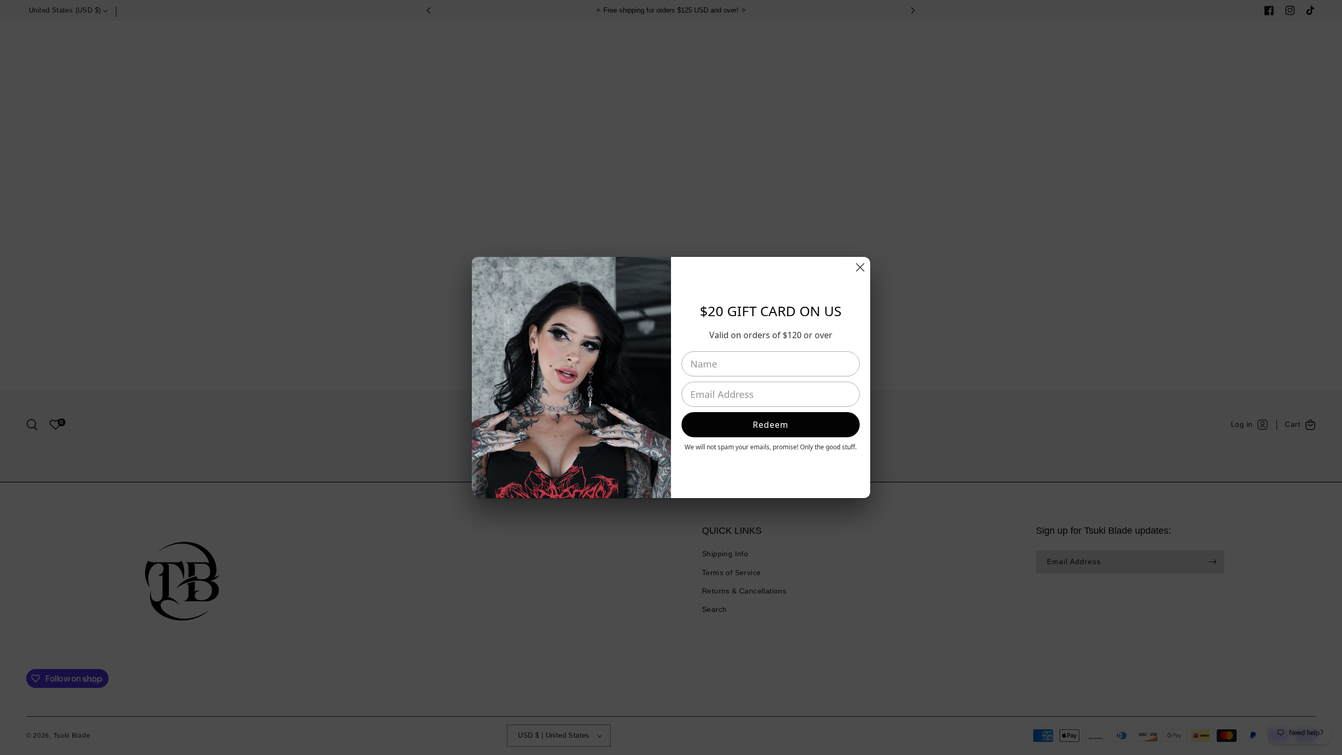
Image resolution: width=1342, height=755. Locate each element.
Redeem (770, 424)
